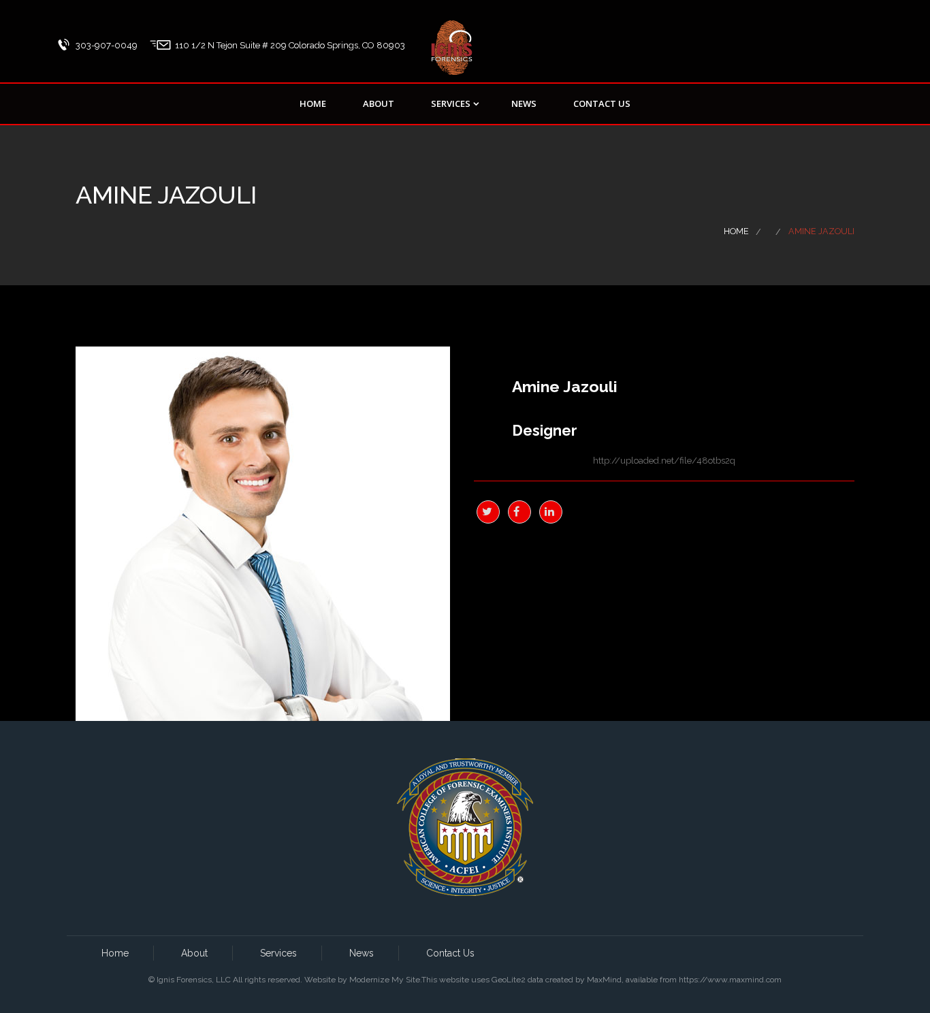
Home (313, 103)
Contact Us (601, 103)
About (378, 103)
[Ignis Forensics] (451, 37)
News (523, 103)
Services (450, 103)
